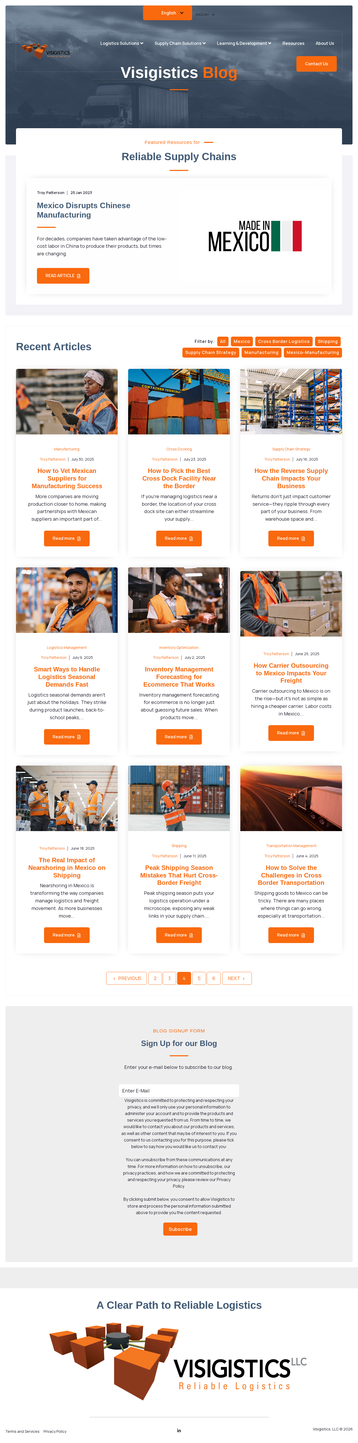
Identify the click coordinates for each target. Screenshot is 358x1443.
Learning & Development (242, 43)
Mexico (242, 341)
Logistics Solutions (119, 43)
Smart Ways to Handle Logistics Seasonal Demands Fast (67, 677)
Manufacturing (262, 352)
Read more (64, 538)
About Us (325, 43)
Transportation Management (291, 845)
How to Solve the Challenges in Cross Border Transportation (291, 875)
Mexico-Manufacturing (313, 352)
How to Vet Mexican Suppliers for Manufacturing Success (67, 478)
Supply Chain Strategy (210, 352)
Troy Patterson (53, 459)
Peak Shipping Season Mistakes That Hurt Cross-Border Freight (179, 875)
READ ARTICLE (60, 275)
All (223, 341)
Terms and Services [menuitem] (22, 1431)
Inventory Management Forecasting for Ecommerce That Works (179, 677)
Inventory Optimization (179, 647)
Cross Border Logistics (284, 341)
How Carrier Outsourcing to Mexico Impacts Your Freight (291, 673)
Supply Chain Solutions (178, 43)
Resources (294, 43)
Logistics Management (67, 647)
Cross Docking (179, 448)
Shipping (328, 341)
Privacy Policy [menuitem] (55, 1431)
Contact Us (316, 64)
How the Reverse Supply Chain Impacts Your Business (291, 478)
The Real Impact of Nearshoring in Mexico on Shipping (67, 868)
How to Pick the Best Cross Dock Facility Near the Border (179, 478)
